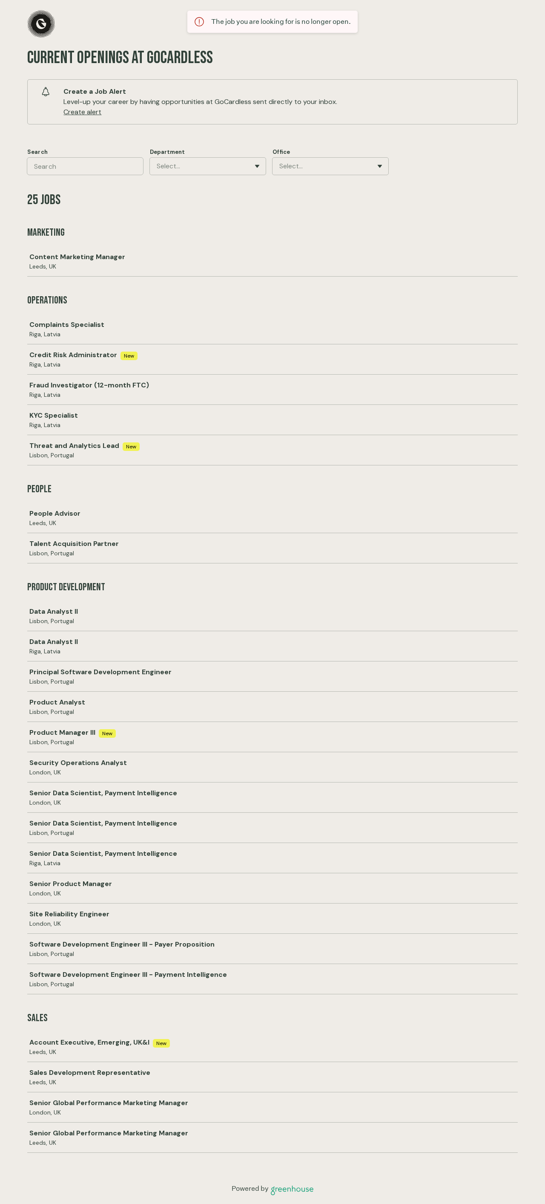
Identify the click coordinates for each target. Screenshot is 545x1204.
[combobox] (157, 166)
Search (37, 152)
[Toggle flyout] (257, 166)
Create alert (82, 111)
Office (281, 152)
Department (167, 152)
